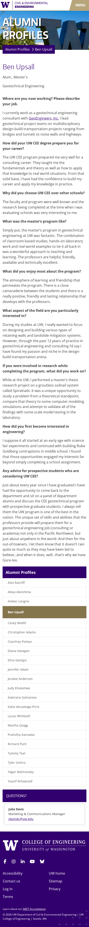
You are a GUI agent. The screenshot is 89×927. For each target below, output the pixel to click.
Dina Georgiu (17, 660)
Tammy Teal (16, 753)
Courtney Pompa (20, 641)
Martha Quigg (18, 725)
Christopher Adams (22, 632)
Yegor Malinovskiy (21, 772)
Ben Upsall (43, 49)
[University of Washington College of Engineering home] (44, 846)
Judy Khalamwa (19, 688)
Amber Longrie (18, 601)
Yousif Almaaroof (20, 781)
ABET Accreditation (34, 909)
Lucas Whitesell (19, 716)
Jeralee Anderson (20, 679)
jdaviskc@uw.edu (20, 819)
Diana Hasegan (19, 651)
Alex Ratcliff (16, 583)
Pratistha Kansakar (21, 735)
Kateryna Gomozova (22, 697)
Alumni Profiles (17, 49)
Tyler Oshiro (16, 762)
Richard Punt (17, 744)
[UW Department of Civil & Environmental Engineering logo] (26, 5)
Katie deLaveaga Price (23, 707)
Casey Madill (17, 623)
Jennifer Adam (18, 669)
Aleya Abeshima (19, 592)
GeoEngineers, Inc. (44, 118)
